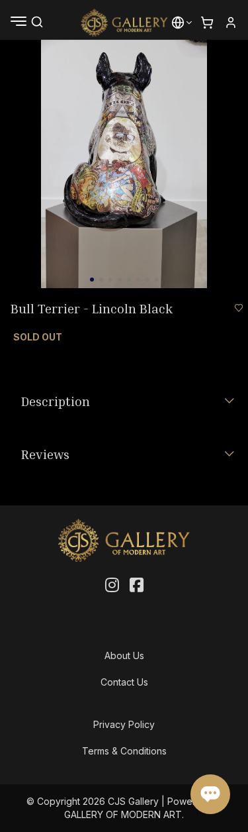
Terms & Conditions (124, 750)
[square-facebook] (137, 585)
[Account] (230, 22)
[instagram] (112, 585)
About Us (124, 655)
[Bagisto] (124, 22)
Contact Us (124, 682)
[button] (178, 22)
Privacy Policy (124, 724)
